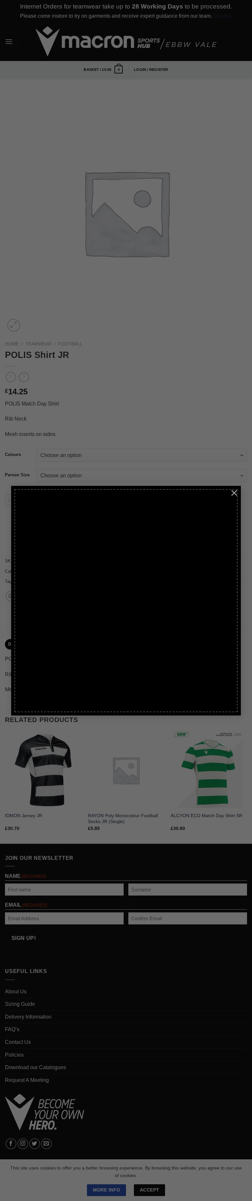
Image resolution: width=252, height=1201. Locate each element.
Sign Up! (50, 655)
